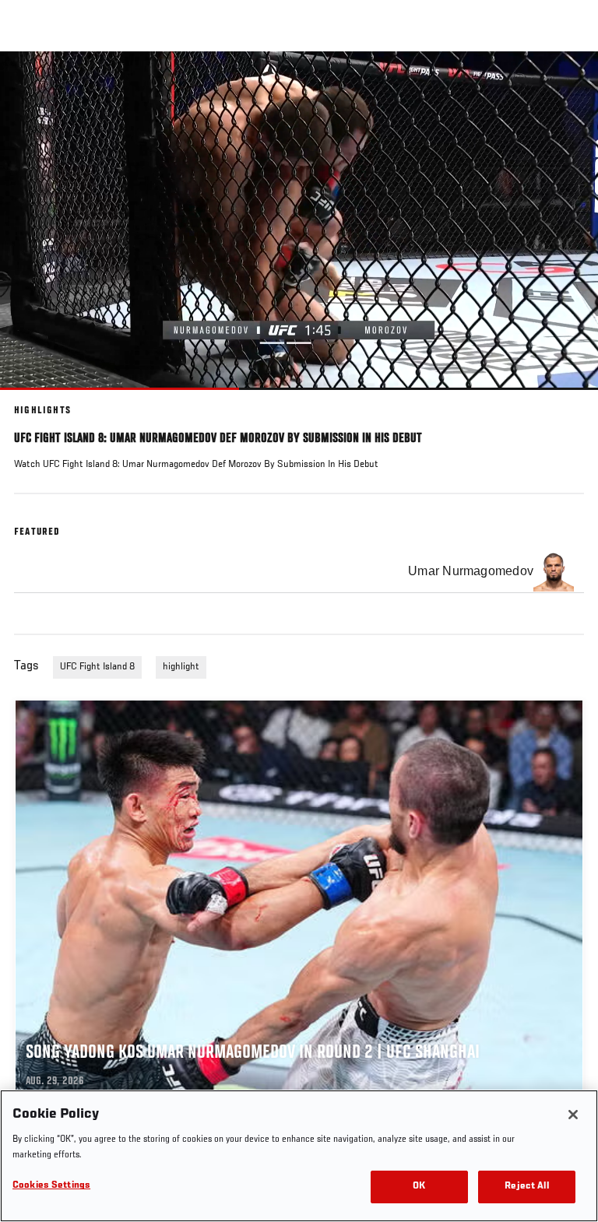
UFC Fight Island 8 (97, 667)
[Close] (573, 1114)
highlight (181, 667)
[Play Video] (299, 220)
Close (570, 81)
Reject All (526, 1187)
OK (419, 1187)
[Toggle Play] (32, 399)
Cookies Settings (51, 1186)
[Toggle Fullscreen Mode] (566, 399)
